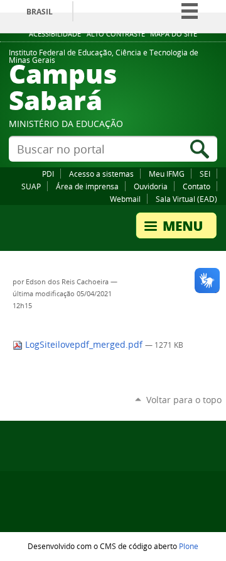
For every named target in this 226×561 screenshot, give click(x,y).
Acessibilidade (55, 34)
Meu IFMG (167, 174)
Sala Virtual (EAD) (186, 199)
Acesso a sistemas (101, 174)
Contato (196, 186)
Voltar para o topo (184, 400)
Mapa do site (173, 34)
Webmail (125, 199)
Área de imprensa (87, 186)
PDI (48, 174)
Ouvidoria (151, 186)
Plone (188, 546)
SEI (205, 174)
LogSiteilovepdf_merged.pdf (84, 344)
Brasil (39, 11)
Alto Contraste (116, 34)
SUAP (31, 186)
